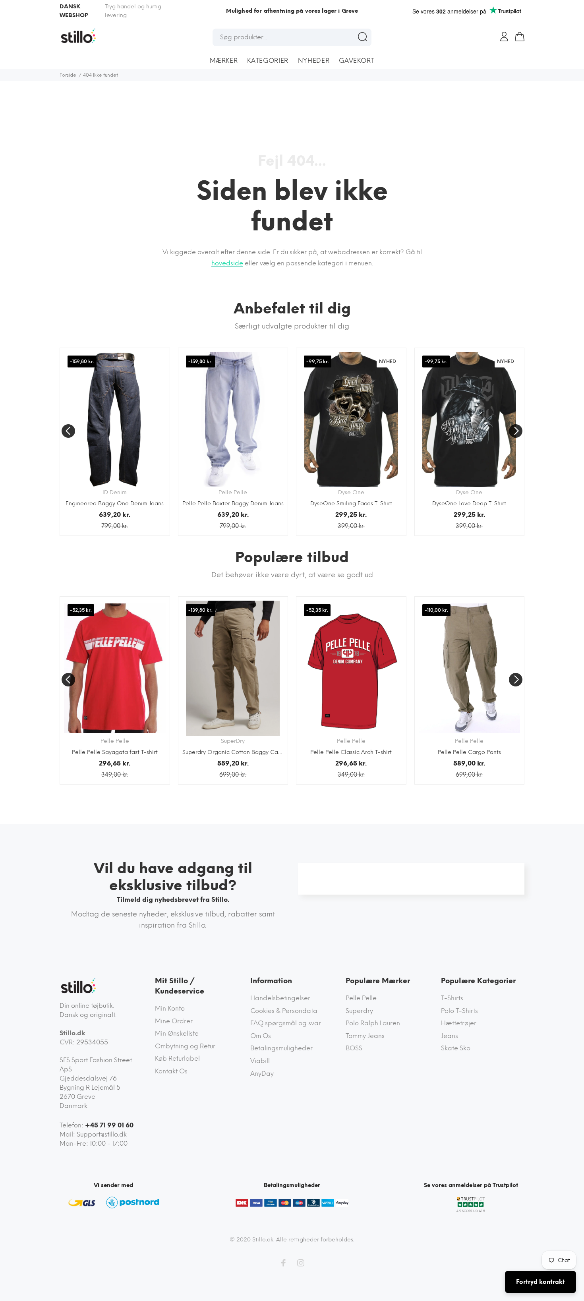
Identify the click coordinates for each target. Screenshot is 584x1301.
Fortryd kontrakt (540, 1282)
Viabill (260, 1061)
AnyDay (262, 1073)
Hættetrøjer (458, 1023)
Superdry (359, 1011)
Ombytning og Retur (185, 1046)
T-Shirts (452, 998)
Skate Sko (455, 1048)
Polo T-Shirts (459, 1011)
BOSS (354, 1048)
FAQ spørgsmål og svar (285, 1023)
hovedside (227, 263)
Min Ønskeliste (177, 1033)
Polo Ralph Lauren (373, 1023)
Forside (68, 75)
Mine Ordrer (174, 1021)
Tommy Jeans (365, 1036)
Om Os (260, 1036)
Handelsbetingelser (280, 998)
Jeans (449, 1036)
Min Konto (170, 1008)
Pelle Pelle (361, 998)
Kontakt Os (171, 1071)
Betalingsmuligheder (281, 1048)
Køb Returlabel (177, 1058)
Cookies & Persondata (283, 1011)
